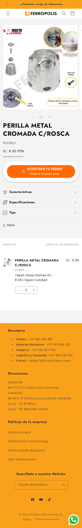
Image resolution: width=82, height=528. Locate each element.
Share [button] (11, 225)
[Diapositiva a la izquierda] (32, 117)
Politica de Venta (19, 432)
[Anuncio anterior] (7, 4)
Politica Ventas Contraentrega (28, 441)
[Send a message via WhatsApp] (73, 520)
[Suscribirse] (63, 484)
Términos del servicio (47, 519)
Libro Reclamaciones (22, 459)
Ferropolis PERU (38, 514)
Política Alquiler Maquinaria (26, 450)
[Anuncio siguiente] (74, 4)
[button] (8, 13)
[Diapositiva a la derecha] (49, 117)
